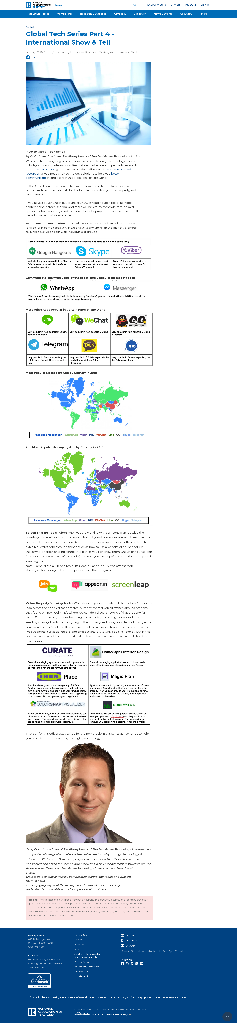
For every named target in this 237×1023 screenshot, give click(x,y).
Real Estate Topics (37, 13)
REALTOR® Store (155, 4)
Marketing (63, 52)
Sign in (205, 4)
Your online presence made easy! (111, 1014)
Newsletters (80, 935)
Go (135, 5)
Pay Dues (190, 4)
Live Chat (130, 945)
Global (30, 27)
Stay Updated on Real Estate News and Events (162, 997)
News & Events (163, 13)
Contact (175, 4)
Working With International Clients (118, 52)
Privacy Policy (81, 962)
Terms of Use (81, 971)
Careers (78, 939)
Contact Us (131, 935)
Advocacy (120, 13)
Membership (65, 13)
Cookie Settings (82, 976)
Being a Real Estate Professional (70, 997)
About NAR (186, 13)
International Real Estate (84, 52)
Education (140, 13)
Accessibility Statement (86, 966)
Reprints (78, 949)
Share (34, 57)
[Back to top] (227, 1016)
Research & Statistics (93, 13)
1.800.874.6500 (133, 940)
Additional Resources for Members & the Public (87, 955)
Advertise (79, 944)
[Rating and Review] (39, 987)
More (204, 13)
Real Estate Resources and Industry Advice (112, 997)
